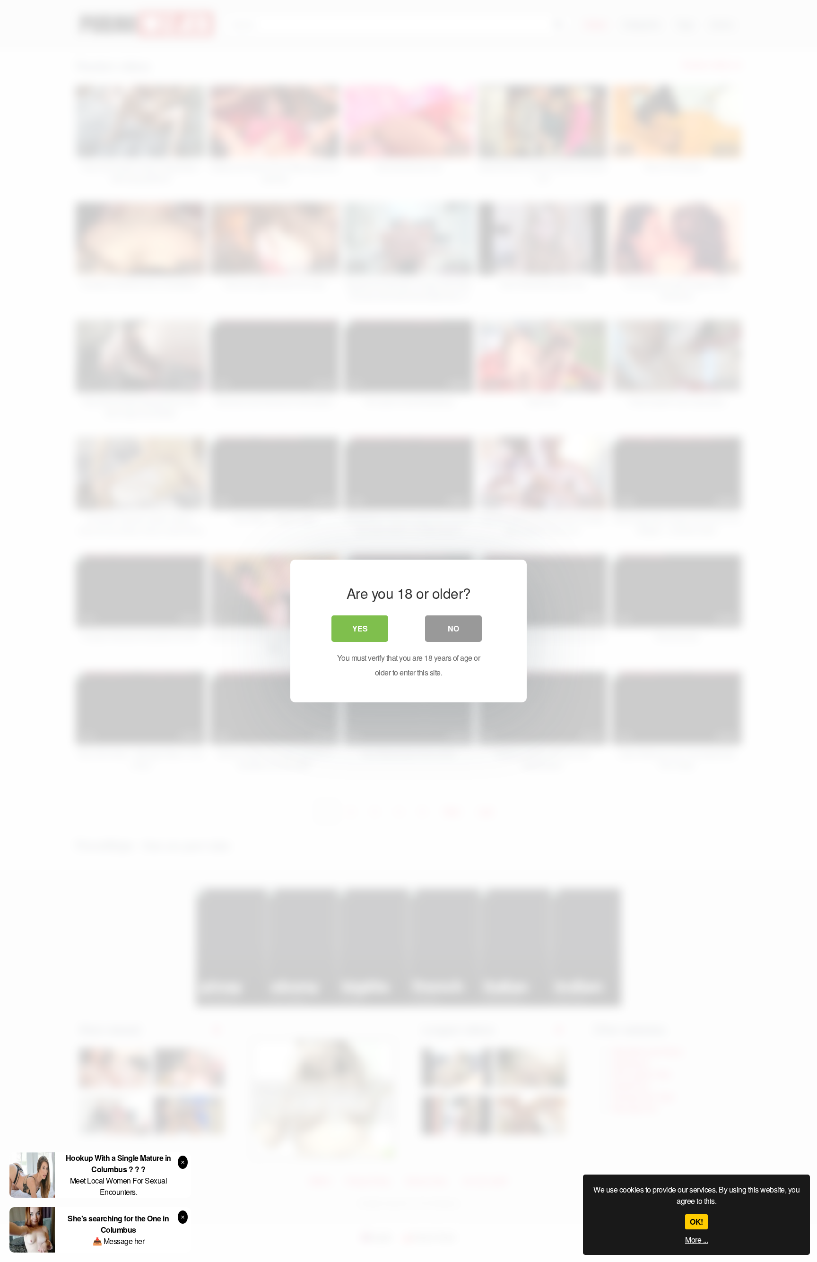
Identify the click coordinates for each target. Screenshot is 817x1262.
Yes (360, 628)
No (453, 628)
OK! (696, 1221)
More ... (696, 1239)
